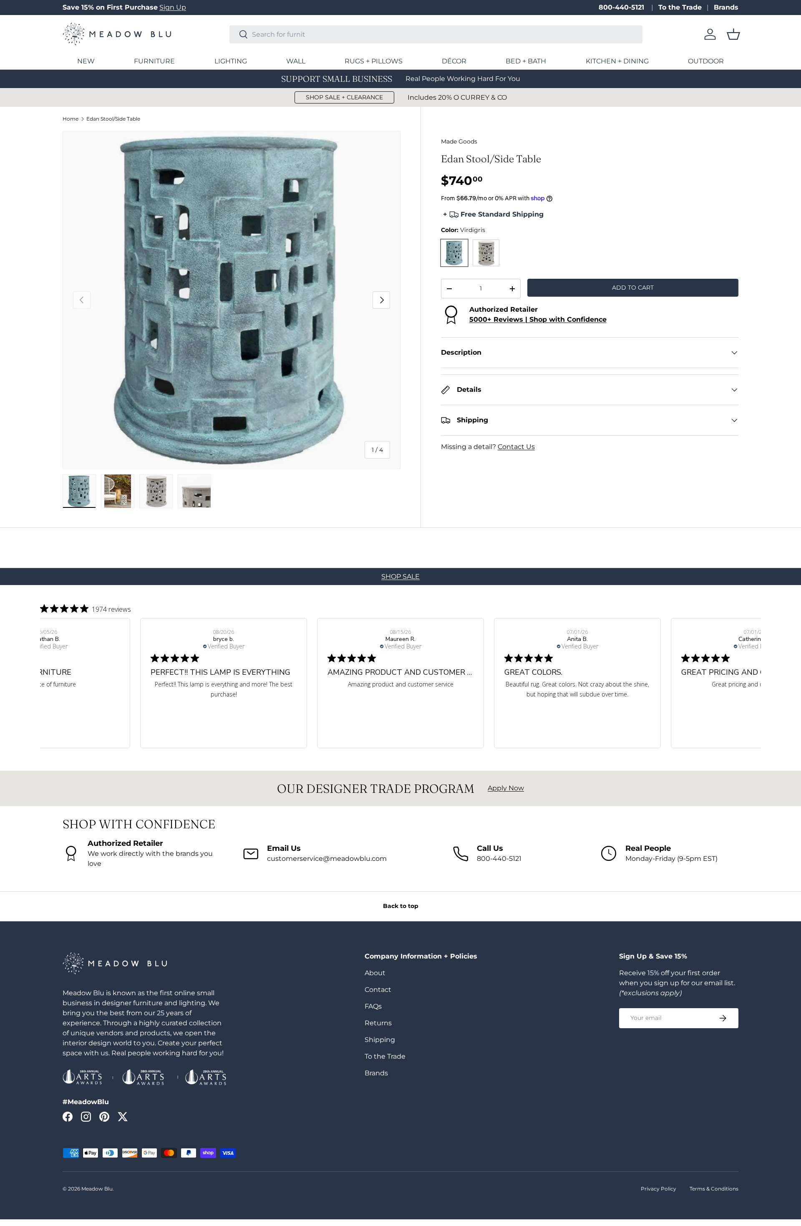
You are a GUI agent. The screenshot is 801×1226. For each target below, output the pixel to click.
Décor (454, 61)
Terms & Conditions (714, 1189)
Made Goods (459, 141)
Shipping (380, 1040)
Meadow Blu (97, 1189)
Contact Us (516, 447)
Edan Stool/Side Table (113, 118)
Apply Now (506, 788)
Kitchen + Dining (617, 61)
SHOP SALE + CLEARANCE (344, 97)
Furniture (154, 61)
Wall (295, 61)
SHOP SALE (400, 576)
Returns (378, 1023)
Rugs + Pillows (374, 61)
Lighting (230, 61)
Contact (378, 990)
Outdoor (706, 61)
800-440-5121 (622, 7)
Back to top (400, 906)
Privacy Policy (658, 1189)
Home (70, 118)
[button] (733, 34)
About (375, 973)
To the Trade (680, 7)
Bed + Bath (526, 61)
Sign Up (172, 7)
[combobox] (435, 34)
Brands (726, 7)
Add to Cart (633, 287)
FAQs (373, 1006)
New (86, 61)
